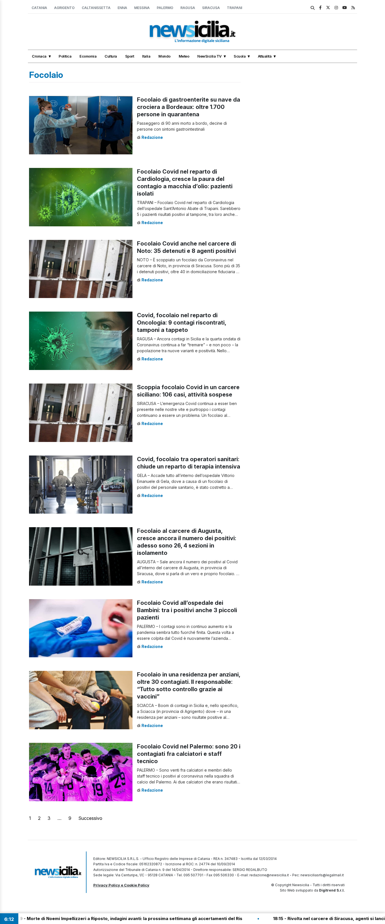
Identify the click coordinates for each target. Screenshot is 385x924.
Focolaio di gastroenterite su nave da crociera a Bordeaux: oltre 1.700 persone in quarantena (188, 107)
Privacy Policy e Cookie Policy (121, 885)
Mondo (164, 56)
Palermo (165, 8)
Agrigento (64, 8)
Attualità (265, 56)
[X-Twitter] (328, 7)
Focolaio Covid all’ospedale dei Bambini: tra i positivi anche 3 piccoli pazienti (187, 610)
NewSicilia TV (209, 56)
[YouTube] (344, 7)
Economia (87, 56)
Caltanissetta (96, 8)
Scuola (239, 56)
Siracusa (211, 8)
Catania (39, 8)
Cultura (111, 56)
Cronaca (39, 56)
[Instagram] (336, 7)
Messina (142, 8)
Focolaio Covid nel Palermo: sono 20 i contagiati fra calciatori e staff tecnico (188, 754)
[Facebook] (320, 7)
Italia (146, 56)
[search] (313, 8)
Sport (129, 56)
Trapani (234, 8)
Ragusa (187, 8)
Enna (122, 8)
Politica (65, 56)
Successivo (90, 818)
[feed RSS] (353, 7)
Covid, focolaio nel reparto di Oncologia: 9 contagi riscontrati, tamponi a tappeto (181, 322)
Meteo (184, 56)
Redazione (152, 137)
